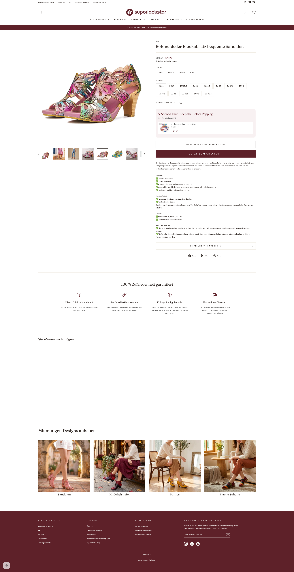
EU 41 (173, 94)
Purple (170, 72)
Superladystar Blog (93, 543)
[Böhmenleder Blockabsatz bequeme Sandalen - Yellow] (66, 410)
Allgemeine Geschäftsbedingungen (98, 538)
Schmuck (136, 19)
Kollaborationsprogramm (143, 530)
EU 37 (171, 86)
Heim (157, 41)
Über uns (90, 526)
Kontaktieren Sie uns (100, 2)
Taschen (154, 19)
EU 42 (196, 94)
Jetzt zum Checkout (205, 154)
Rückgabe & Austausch (82, 2)
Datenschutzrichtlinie (94, 530)
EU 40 (241, 86)
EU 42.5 (208, 94)
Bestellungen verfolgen (46, 2)
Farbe (159, 67)
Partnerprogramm (141, 526)
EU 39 (218, 86)
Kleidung (173, 19)
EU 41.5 (185, 94)
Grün (192, 72)
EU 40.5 (161, 94)
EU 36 (161, 86)
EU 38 (195, 86)
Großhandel (61, 2)
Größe (160, 81)
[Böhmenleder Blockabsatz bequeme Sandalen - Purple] (62, 410)
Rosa (160, 72)
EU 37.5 (183, 86)
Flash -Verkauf (99, 19)
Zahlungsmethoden (44, 543)
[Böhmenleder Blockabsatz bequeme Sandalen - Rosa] (58, 410)
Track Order (42, 538)
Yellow (182, 72)
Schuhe (119, 19)
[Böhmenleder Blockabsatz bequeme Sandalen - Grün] (70, 410)
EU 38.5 (207, 86)
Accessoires (194, 19)
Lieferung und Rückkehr (205, 246)
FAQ (69, 2)
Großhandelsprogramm (143, 534)
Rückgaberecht (92, 534)
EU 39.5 (230, 86)
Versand (41, 534)
